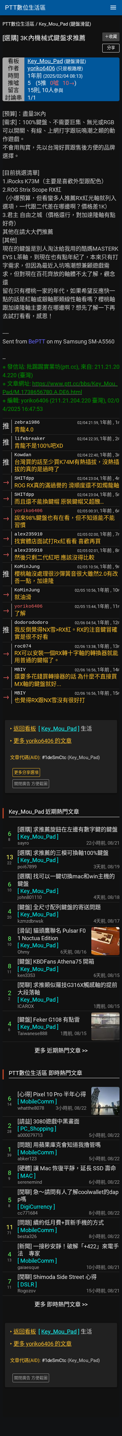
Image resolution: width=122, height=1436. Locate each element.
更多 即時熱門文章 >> (61, 1304)
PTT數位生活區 (18, 24)
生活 (51, 728)
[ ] (38, 836)
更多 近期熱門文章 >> (61, 1050)
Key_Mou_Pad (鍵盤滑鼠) (65, 24)
